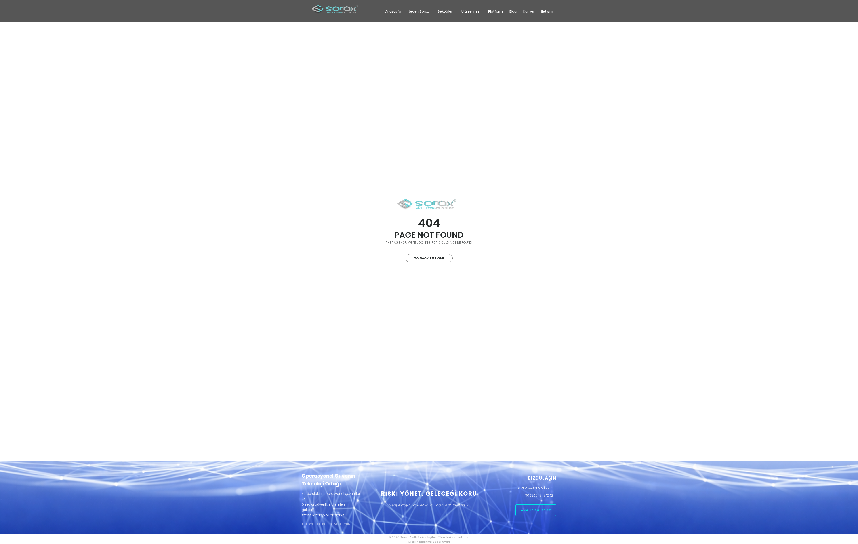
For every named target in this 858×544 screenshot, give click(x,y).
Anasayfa (393, 11)
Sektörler (445, 11)
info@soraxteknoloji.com (534, 487)
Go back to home (429, 258)
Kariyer (528, 11)
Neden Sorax (418, 11)
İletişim (547, 11)
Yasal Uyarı (441, 542)
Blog (513, 11)
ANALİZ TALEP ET (536, 510)
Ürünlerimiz (470, 11)
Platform (495, 11)
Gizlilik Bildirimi (420, 542)
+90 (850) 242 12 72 (538, 495)
